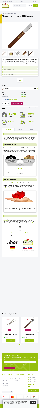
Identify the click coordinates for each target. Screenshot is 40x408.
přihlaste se (25, 294)
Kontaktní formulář (33, 390)
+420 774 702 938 (33, 381)
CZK (35, 1)
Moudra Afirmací (6, 187)
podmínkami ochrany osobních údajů (20, 364)
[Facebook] (29, 384)
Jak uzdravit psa (17, 380)
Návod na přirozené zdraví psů (20, 376)
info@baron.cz (32, 377)
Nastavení (6, 406)
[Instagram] (31, 384)
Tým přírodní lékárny (16, 182)
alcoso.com (31, 63)
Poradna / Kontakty (5, 383)
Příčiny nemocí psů (18, 378)
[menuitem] (3, 9)
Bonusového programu (13, 99)
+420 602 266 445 (33, 379)
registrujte (31, 294)
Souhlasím (33, 402)
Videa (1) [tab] (31, 129)
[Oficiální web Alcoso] (12, 242)
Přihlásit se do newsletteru (9, 367)
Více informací (17, 403)
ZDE (31, 141)
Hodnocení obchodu (5, 385)
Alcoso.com (5, 220)
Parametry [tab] (20, 129)
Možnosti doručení (24, 96)
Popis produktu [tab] (8, 129)
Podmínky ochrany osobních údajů (7, 378)
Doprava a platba (4, 380)
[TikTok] (29, 386)
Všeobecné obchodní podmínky (7, 1)
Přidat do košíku (15, 103)
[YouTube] (33, 384)
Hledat (24, 5)
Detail (11, 340)
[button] (19, 344)
